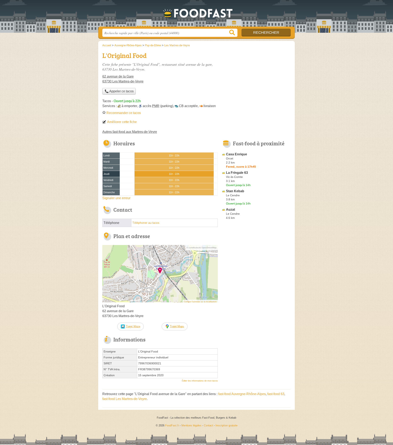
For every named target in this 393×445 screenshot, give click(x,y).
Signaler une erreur (116, 198)
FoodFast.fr (196, 14)
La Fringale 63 (237, 172)
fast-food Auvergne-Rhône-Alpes (242, 394)
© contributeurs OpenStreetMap (201, 247)
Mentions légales (191, 425)
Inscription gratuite (226, 425)
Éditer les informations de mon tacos (200, 380)
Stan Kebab (235, 191)
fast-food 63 (275, 394)
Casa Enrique (236, 154)
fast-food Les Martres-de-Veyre (124, 399)
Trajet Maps (177, 326)
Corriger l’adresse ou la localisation (200, 301)
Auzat (230, 209)
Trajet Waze (133, 326)
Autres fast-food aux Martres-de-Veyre (129, 131)
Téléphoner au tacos (145, 222)
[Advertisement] (256, 79)
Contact (208, 425)
